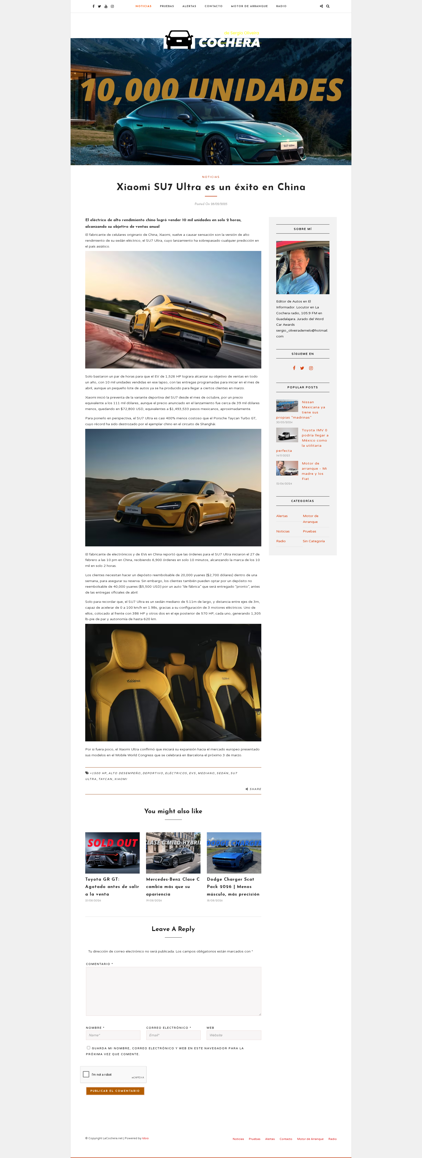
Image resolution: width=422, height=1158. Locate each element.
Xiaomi (120, 779)
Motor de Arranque (249, 6)
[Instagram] (112, 6)
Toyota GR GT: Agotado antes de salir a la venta (112, 887)
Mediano (206, 773)
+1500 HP (98, 773)
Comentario (99, 964)
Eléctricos (176, 773)
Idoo (145, 1138)
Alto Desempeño (124, 773)
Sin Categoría (314, 541)
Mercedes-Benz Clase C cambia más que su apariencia (173, 887)
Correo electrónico (168, 1027)
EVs (192, 773)
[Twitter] (302, 368)
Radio (281, 6)
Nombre (95, 1027)
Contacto (214, 6)
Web (210, 1027)
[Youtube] (106, 6)
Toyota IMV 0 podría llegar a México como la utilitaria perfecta (302, 440)
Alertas (189, 6)
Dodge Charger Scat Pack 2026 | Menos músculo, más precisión (233, 887)
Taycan (105, 779)
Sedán (223, 773)
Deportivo (153, 773)
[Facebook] (294, 368)
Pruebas (167, 6)
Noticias (144, 6)
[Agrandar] (255, 257)
